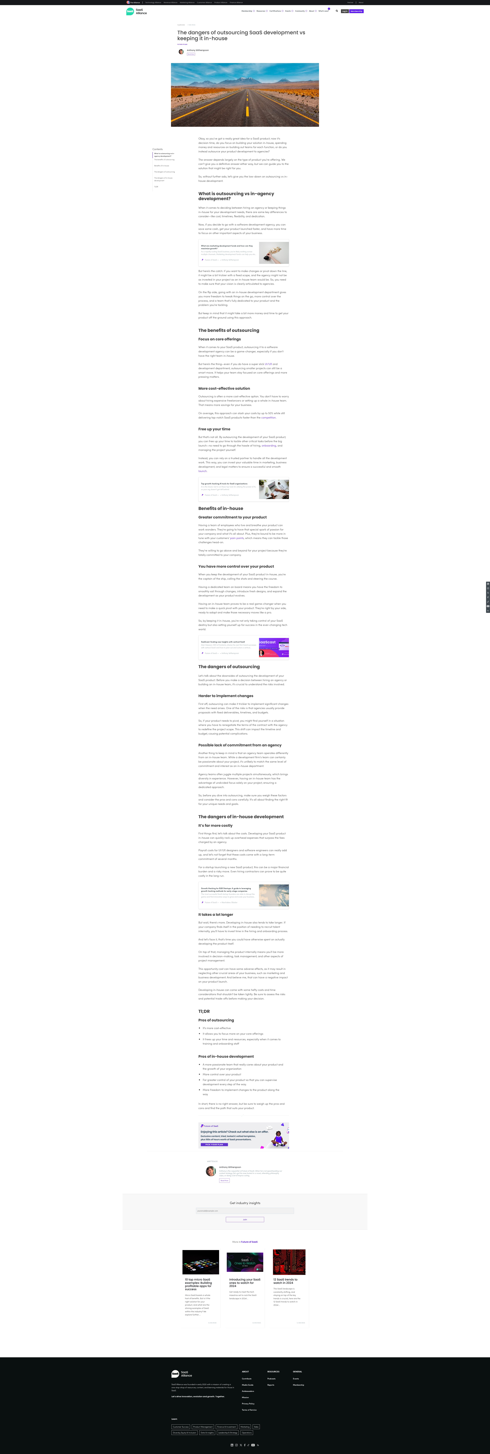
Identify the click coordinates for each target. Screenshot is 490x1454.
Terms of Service (249, 1409)
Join (245, 1219)
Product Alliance (220, 2)
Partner (350, 2)
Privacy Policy (248, 1403)
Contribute (246, 1378)
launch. (202, 471)
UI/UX (269, 364)
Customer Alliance (204, 2)
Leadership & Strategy (227, 1432)
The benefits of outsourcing (164, 159)
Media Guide (247, 1384)
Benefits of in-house (161, 165)
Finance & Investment (226, 1426)
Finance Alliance (236, 2)
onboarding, (269, 445)
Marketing (245, 1426)
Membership (356, 11)
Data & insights (207, 1432)
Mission (245, 1397)
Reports (270, 1384)
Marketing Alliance (187, 2)
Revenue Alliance (170, 2)
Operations (247, 1432)
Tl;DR (156, 186)
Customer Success (181, 1426)
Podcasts (271, 1378)
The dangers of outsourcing (164, 171)
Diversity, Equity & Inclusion (184, 1432)
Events (296, 1378)
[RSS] (488, 610)
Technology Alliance (153, 2)
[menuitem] (249, 1378)
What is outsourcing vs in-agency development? (164, 154)
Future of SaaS (182, 44)
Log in (344, 11)
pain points (237, 538)
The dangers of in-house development (163, 179)
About (361, 2)
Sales (256, 1426)
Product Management (203, 1426)
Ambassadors (248, 1391)
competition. (268, 417)
